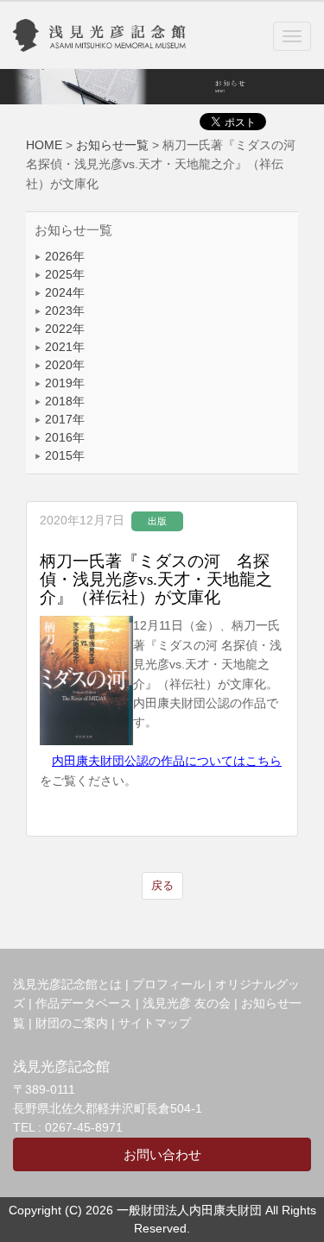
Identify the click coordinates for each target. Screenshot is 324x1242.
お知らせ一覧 (112, 145)
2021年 (63, 347)
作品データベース (83, 1003)
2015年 (63, 455)
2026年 (63, 256)
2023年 (63, 310)
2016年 (63, 437)
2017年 (63, 419)
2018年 (63, 401)
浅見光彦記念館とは (67, 984)
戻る (162, 885)
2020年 (63, 365)
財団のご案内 (71, 1023)
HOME (44, 145)
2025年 (63, 274)
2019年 (63, 383)
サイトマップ (154, 1023)
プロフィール (168, 984)
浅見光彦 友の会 (187, 1003)
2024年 (63, 292)
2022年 (63, 329)
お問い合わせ (162, 1154)
